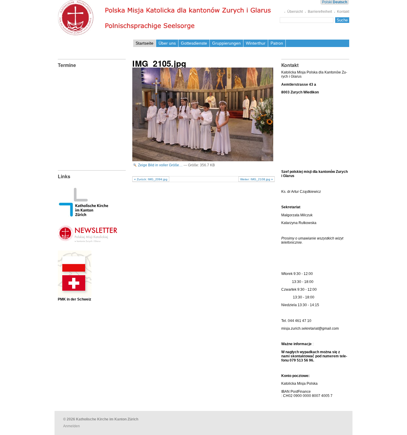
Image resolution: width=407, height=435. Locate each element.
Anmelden (71, 426)
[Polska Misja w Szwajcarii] (74, 292)
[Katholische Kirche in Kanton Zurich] (83, 215)
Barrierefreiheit (320, 11)
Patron (277, 43)
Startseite (144, 43)
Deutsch (340, 2)
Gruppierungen (226, 43)
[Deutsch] (166, 17)
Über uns (167, 43)
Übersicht (295, 11)
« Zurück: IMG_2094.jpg (150, 179)
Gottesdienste (194, 43)
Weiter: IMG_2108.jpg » (256, 179)
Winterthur (255, 43)
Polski (327, 2)
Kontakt (343, 11)
